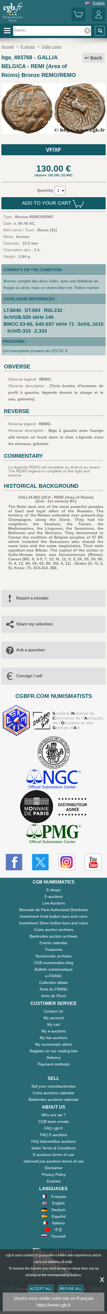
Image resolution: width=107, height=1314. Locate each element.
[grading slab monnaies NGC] (53, 779)
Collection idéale (53, 982)
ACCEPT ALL (41, 1289)
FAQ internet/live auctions (53, 1141)
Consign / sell (29, 675)
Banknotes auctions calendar (54, 1099)
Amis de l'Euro (53, 996)
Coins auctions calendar (53, 1093)
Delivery (54, 1057)
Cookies (54, 1181)
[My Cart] (78, 20)
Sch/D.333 (19, 331)
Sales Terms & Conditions (53, 1148)
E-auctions (53, 896)
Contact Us (53, 1011)
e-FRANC (53, 976)
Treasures (53, 949)
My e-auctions (53, 1031)
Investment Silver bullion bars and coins (53, 923)
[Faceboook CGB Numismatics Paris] (14, 862)
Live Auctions (53, 903)
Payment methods (53, 1064)
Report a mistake (32, 598)
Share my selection (34, 624)
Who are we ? (53, 1115)
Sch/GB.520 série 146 (29, 317)
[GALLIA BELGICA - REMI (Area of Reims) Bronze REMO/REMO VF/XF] (53, 132)
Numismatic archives (54, 956)
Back (96, 58)
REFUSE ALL (70, 1289)
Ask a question (30, 649)
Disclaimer (53, 1168)
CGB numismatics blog (53, 962)
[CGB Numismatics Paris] (12, 22)
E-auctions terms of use (53, 1154)
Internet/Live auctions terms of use (54, 1161)
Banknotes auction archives (53, 936)
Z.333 (40, 331)
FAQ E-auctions (53, 1135)
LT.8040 (12, 310)
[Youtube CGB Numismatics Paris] (93, 862)
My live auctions (53, 1037)
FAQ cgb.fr (53, 1128)
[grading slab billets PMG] (53, 834)
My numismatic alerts (53, 1044)
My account (54, 1018)
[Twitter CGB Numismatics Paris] (40, 862)
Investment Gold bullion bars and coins (53, 916)
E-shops (53, 890)
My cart (53, 1024)
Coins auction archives (53, 929)
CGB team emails (53, 1121)
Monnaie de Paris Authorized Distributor (53, 910)
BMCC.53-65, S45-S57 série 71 (39, 324)
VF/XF (53, 149)
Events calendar (53, 943)
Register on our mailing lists (54, 1051)
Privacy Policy (54, 1174)
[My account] (99, 20)
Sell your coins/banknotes (53, 1086)
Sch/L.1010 (90, 324)
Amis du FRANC (54, 989)
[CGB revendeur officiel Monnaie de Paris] (53, 807)
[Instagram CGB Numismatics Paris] (66, 862)
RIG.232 (53, 310)
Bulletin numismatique (54, 969)
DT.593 (32, 310)
